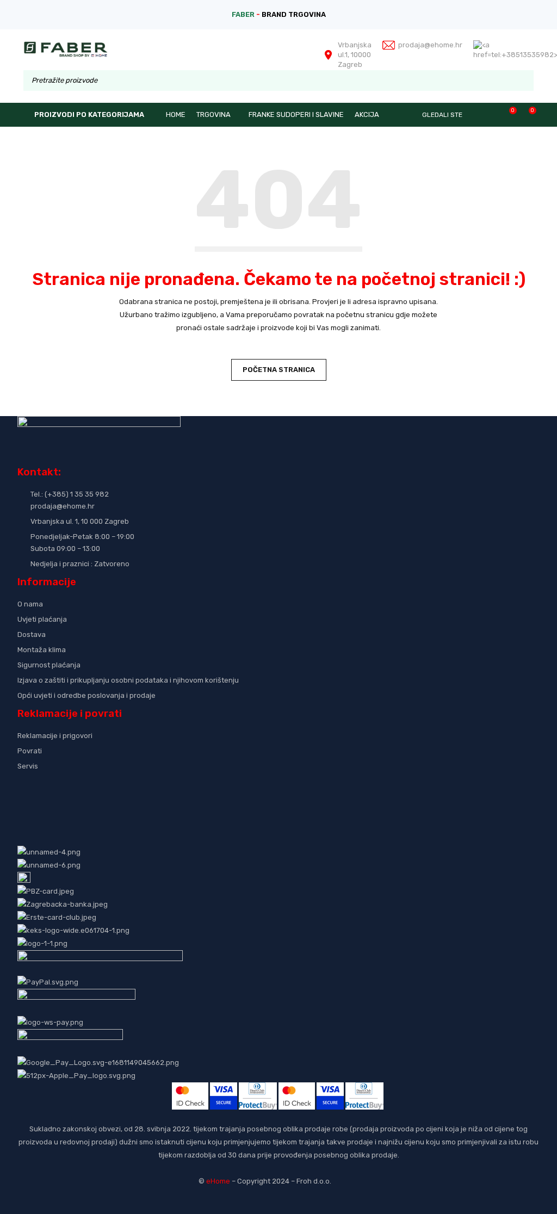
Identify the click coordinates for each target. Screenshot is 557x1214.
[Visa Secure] (223, 1089)
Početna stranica (279, 370)
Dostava (31, 634)
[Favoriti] (507, 114)
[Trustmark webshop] (100, 784)
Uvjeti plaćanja (42, 619)
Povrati (29, 751)
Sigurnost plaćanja (49, 665)
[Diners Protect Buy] (258, 1089)
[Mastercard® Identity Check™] (190, 1089)
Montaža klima (41, 650)
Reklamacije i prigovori (54, 736)
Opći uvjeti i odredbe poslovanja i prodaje (86, 695)
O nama (30, 604)
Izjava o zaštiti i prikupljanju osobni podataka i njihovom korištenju (128, 680)
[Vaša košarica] (527, 114)
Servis (27, 766)
